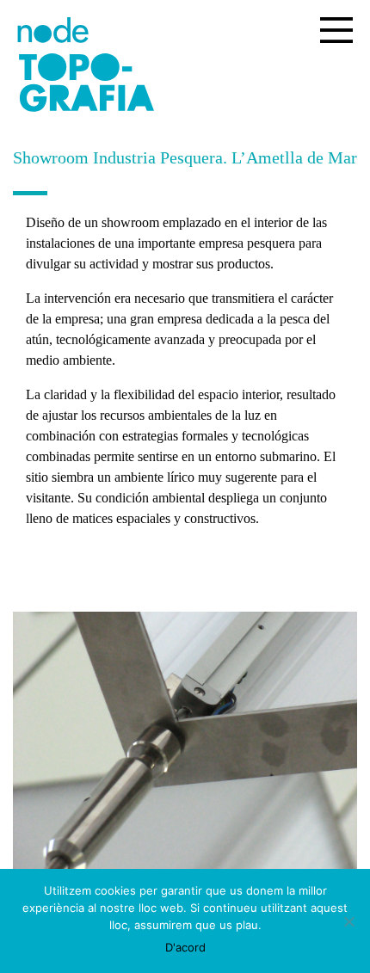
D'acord (185, 947)
